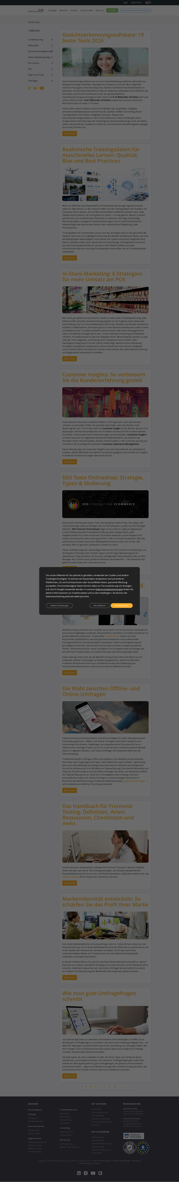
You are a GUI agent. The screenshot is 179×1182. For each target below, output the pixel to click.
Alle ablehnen (100, 605)
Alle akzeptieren (122, 605)
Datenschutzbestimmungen (109, 589)
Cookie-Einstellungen (59, 605)
